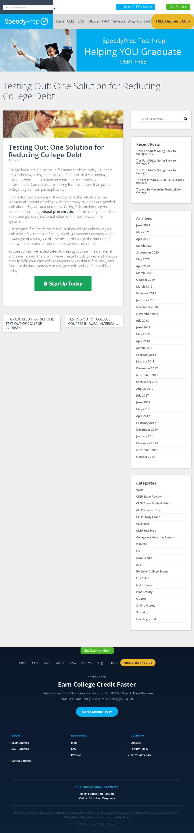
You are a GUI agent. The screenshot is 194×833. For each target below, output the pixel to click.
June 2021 (143, 225)
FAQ (105, 21)
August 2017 (144, 388)
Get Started (178, 6)
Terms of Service (141, 755)
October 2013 (145, 457)
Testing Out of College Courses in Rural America (93, 321)
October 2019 (145, 280)
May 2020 (143, 259)
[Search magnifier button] (53, 7)
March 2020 (144, 273)
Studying (142, 612)
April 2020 (143, 266)
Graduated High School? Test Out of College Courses (30, 323)
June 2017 (143, 402)
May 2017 (143, 409)
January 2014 (145, 436)
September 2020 (147, 252)
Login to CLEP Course (135, 6)
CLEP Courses (20, 742)
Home (59, 21)
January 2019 (145, 300)
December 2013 (147, 443)
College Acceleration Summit (155, 537)
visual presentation (59, 211)
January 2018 (145, 361)
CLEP (71, 21)
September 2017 (147, 382)
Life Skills (142, 578)
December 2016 (147, 429)
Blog (131, 21)
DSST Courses (20, 749)
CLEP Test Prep (146, 530)
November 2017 (147, 375)
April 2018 (143, 341)
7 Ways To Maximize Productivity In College (160, 190)
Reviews (118, 21)
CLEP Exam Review (149, 496)
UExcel (94, 21)
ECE (138, 564)
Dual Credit (144, 558)
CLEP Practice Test (148, 510)
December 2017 (147, 368)
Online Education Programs (97, 798)
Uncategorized (146, 619)
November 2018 (147, 314)
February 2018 (146, 354)
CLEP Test (142, 524)
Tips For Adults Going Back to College (156, 171)
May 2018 (143, 334)
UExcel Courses (21, 760)
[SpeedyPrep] (26, 21)
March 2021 (144, 245)
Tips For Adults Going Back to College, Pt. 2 (156, 162)
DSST (82, 21)
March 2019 (144, 286)
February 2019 (146, 293)
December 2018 (147, 307)
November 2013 (147, 450)
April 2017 (143, 416)
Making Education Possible (97, 794)
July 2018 (142, 320)
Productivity (144, 592)
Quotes (141, 598)
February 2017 (146, 423)
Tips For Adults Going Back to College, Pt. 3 (156, 152)
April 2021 (143, 239)
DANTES (141, 544)
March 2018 (144, 348)
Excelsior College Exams (152, 571)
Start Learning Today (97, 711)
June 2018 (143, 327)
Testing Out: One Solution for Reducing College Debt (56, 150)
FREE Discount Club (173, 21)
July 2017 (142, 395)
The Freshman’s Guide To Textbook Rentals (160, 181)
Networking (144, 585)
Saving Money (145, 605)
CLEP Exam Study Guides (153, 503)
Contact (143, 21)
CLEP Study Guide (148, 517)
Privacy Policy (139, 749)
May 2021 (143, 232)
